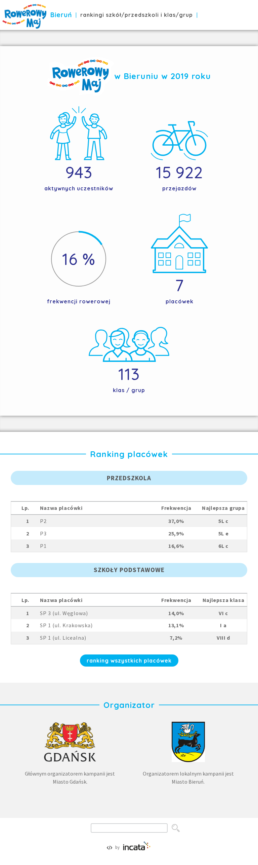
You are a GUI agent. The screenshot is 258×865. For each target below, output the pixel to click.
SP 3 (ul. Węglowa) (64, 613)
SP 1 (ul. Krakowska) (66, 625)
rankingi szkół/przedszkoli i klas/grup (136, 14)
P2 (43, 521)
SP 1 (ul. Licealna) (63, 637)
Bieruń (61, 15)
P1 (43, 545)
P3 (43, 533)
